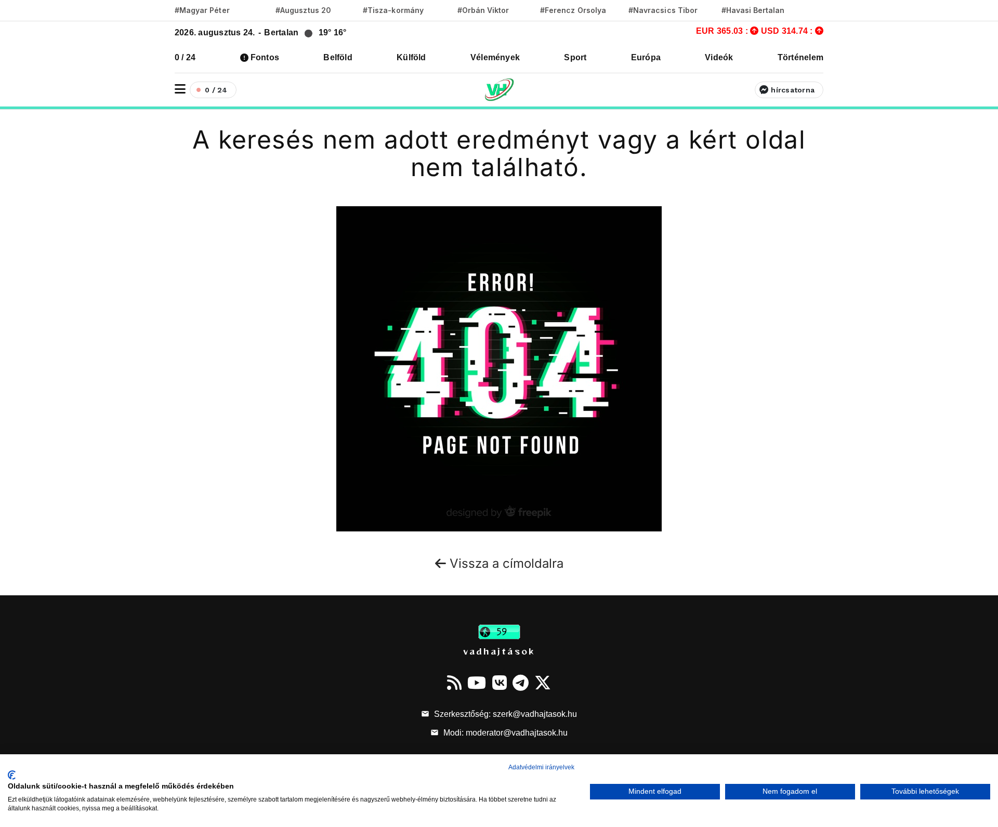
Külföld (411, 57)
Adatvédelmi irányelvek (541, 767)
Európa (646, 57)
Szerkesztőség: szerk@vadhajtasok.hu (504, 714)
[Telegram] (521, 682)
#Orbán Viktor (483, 10)
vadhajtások (499, 651)
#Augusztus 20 (303, 10)
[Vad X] (542, 682)
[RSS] (454, 682)
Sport (575, 57)
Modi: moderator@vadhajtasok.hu (504, 732)
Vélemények (495, 57)
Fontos (265, 57)
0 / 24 (185, 57)
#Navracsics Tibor (663, 10)
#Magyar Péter (202, 10)
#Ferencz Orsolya (573, 10)
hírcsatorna (793, 90)
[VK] (499, 682)
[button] (180, 89)
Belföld (337, 57)
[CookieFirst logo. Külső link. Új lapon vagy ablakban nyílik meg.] (12, 775)
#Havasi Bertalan (753, 10)
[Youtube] (476, 682)
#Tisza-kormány (393, 10)
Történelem (800, 57)
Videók (719, 57)
